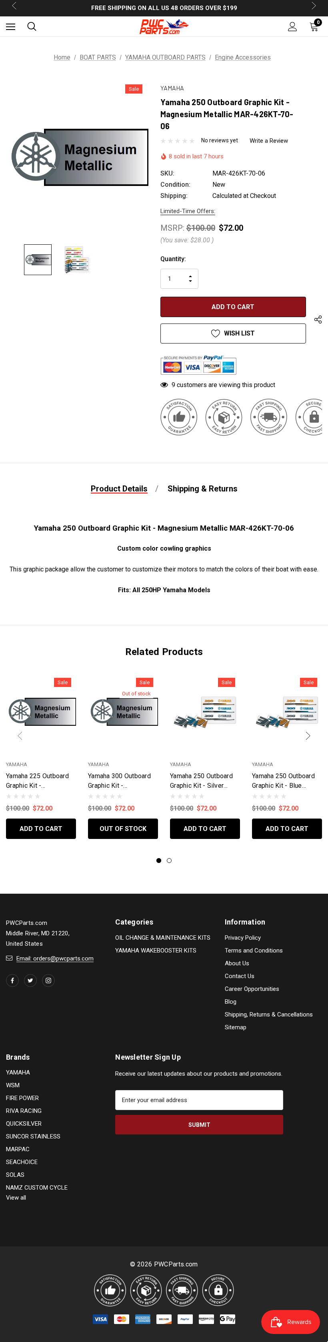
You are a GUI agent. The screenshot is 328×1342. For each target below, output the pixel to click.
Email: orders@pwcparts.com (55, 958)
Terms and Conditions (254, 950)
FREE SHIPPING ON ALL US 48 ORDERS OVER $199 (164, 8)
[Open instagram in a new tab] (48, 980)
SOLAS (15, 1174)
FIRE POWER (22, 1098)
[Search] (31, 26)
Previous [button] (20, 736)
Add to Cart (41, 829)
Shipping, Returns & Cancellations (269, 1014)
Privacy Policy (243, 937)
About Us (237, 963)
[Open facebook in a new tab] (12, 980)
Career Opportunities (252, 989)
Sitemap (235, 1027)
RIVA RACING (24, 1110)
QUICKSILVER (24, 1123)
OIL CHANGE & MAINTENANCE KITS (162, 937)
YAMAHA (18, 1072)
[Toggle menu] (10, 26)
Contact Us (239, 976)
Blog (230, 1001)
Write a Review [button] (269, 140)
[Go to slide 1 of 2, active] (158, 860)
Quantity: (173, 259)
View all (16, 1197)
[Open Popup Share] (318, 321)
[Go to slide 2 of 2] (169, 860)
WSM (13, 1085)
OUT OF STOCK (123, 829)
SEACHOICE (22, 1162)
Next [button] (308, 736)
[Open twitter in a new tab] (30, 980)
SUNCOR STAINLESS (33, 1136)
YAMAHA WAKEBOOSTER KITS (155, 950)
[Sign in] (292, 26)
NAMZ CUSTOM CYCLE (37, 1187)
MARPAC (18, 1149)
